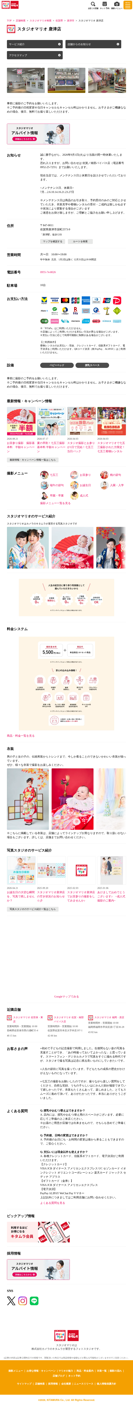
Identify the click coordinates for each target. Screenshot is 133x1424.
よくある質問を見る (52, 1202)
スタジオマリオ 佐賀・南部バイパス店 (69, 1019)
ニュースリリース (83, 1383)
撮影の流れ (116, 1370)
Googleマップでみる (66, 996)
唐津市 (70, 20)
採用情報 (53, 1383)
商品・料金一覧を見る (21, 735)
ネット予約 (74, 1375)
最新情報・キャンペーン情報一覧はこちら (33, 460)
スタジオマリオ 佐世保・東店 (28, 1019)
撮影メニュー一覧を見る (55, 503)
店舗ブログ (59, 1375)
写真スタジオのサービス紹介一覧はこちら (33, 909)
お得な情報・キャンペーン (41, 1370)
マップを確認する (52, 241)
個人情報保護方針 (106, 1383)
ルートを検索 (80, 241)
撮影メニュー (15, 1370)
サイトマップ (24, 1383)
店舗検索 (20, 20)
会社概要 (66, 1383)
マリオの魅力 (66, 1370)
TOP (9, 20)
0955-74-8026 (48, 272)
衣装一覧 (102, 1370)
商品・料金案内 (85, 1370)
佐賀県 (59, 20)
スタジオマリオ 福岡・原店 (109, 1017)
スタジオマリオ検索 (40, 20)
